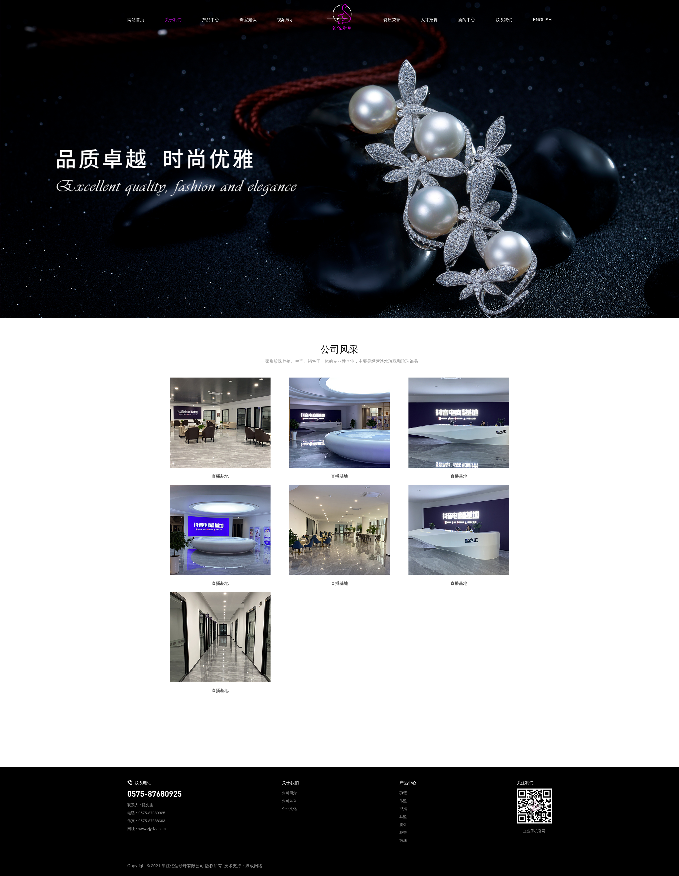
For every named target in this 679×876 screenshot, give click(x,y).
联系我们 (503, 19)
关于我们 (173, 19)
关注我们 (525, 782)
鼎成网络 (253, 865)
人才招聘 (429, 19)
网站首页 (135, 19)
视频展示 (285, 19)
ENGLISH (542, 19)
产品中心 (210, 19)
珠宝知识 (248, 19)
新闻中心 (466, 19)
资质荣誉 (391, 19)
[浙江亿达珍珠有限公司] (339, 17)
